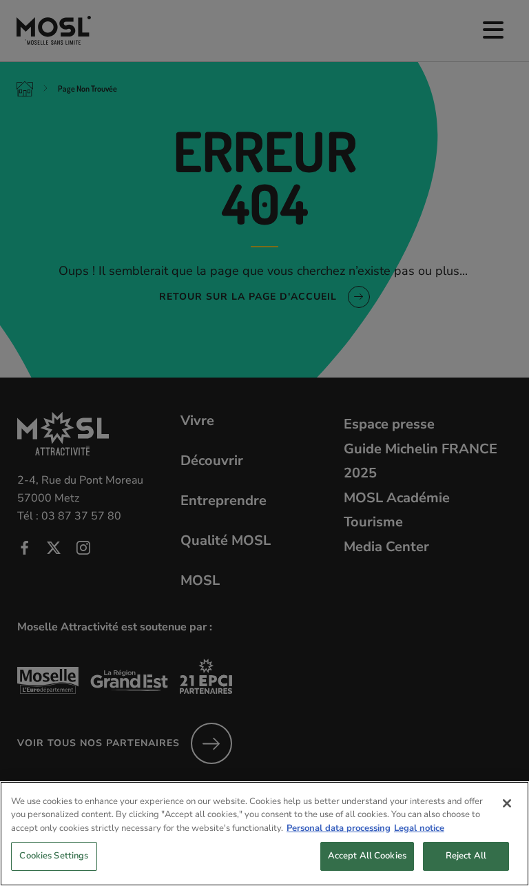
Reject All (466, 855)
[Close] (507, 803)
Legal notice (419, 828)
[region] (264, 833)
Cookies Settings (53, 855)
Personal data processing (339, 828)
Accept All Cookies (367, 855)
